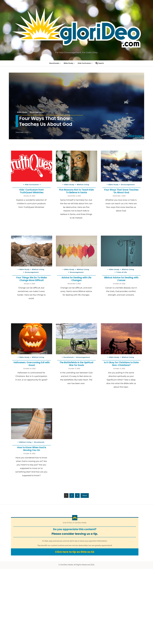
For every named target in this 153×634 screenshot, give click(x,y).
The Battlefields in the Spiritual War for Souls (76, 364)
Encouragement (51, 106)
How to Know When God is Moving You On (31, 449)
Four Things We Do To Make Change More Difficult (44, 118)
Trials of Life (121, 272)
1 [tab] (128, 136)
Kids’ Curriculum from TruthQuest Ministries (31, 191)
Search (101, 63)
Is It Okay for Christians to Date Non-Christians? (121, 364)
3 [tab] (133, 136)
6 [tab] (141, 136)
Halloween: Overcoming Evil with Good (32, 364)
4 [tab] (136, 136)
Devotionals (54, 63)
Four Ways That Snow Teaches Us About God (121, 191)
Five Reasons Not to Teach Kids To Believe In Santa (76, 191)
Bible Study (68, 63)
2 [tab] (131, 136)
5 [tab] (138, 136)
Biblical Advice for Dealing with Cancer (121, 279)
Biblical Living (36, 106)
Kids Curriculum (84, 63)
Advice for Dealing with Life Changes (76, 279)
